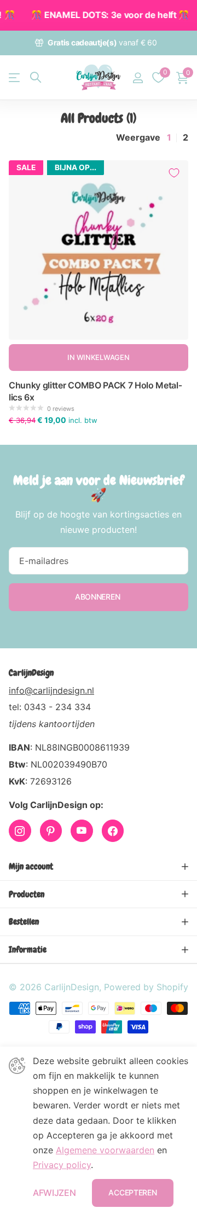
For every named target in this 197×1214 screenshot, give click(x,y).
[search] (35, 77)
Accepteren (132, 1192)
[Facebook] (113, 831)
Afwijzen (54, 1192)
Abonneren (98, 596)
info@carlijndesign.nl (51, 690)
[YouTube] (82, 831)
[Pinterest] (51, 831)
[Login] (137, 78)
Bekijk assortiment (15, 77)
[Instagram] (20, 831)
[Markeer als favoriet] (174, 173)
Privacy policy (62, 1164)
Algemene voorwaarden (105, 1150)
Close (98, 866)
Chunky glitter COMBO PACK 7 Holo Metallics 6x (95, 391)
